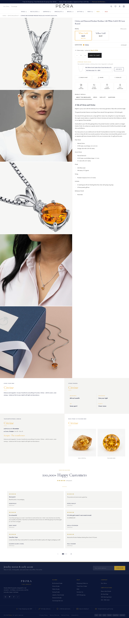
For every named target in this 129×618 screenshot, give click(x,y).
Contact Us (80, 592)
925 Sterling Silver (106, 597)
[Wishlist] (115, 6)
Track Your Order (82, 586)
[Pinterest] (9, 596)
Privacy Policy (44, 615)
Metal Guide (55, 589)
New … (99, 11)
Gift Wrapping (81, 595)
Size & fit (103, 97)
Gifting (79, 11)
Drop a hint (84, 77)
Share (101, 77)
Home (4, 15)
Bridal (69, 11)
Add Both (119, 69)
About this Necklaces (83, 97)
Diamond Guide (56, 597)
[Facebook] (13, 596)
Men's (90, 11)
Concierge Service (57, 600)
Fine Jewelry (26, 584)
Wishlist (119, 77)
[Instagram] (5, 596)
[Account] (119, 6)
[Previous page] (58, 554)
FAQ (78, 589)
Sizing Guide (55, 592)
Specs (95, 97)
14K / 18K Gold (105, 600)
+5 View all (123, 45)
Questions (111, 97)
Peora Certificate (106, 591)
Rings (23, 11)
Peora (26, 581)
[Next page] (71, 554)
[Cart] (124, 6)
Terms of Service (54, 615)
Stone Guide (55, 586)
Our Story (6, 6)
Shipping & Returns (82, 583)
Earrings (46, 11)
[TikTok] (17, 596)
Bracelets (58, 11)
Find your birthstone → (99, 1)
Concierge (14, 6)
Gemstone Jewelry (13, 15)
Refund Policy (65, 615)
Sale (106, 11)
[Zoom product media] (69, 21)
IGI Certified (104, 594)
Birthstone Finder (57, 583)
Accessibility (74, 615)
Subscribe (119, 568)
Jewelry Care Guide (58, 595)
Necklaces (34, 11)
